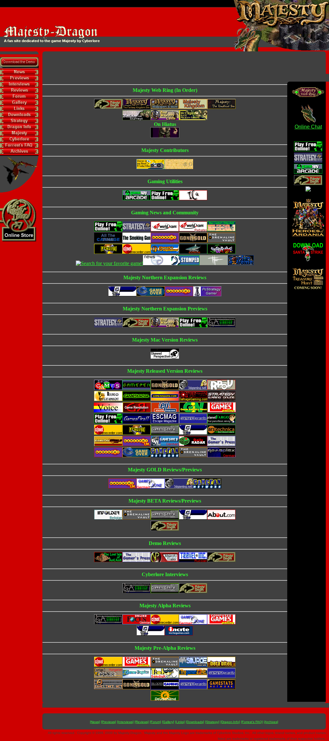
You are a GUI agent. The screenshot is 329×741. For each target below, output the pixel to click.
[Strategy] (212, 722)
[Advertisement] (184, 65)
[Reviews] (142, 722)
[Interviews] (125, 722)
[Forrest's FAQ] (252, 722)
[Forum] (155, 722)
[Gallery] (168, 722)
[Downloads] (195, 722)
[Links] (180, 722)
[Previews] (108, 722)
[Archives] (271, 722)
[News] (95, 722)
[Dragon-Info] (230, 722)
